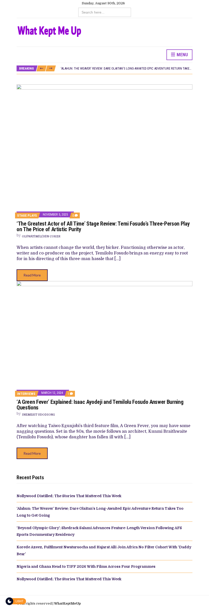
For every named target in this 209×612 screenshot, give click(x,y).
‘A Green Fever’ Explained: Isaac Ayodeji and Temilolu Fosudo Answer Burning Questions (100, 405)
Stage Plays (27, 215)
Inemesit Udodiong (38, 414)
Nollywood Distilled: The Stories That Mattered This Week (69, 496)
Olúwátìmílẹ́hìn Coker (41, 236)
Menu (182, 54)
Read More (32, 275)
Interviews (26, 394)
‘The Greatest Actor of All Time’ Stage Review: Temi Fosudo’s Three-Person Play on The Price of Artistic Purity (103, 226)
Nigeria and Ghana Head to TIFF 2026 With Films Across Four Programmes (86, 566)
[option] (126, 68)
